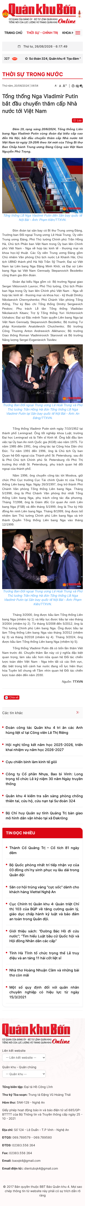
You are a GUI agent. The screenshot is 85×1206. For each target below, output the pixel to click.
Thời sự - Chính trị (42, 33)
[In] (73, 86)
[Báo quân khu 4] (36, 1033)
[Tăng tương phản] (77, 86)
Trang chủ (13, 33)
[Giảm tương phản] (81, 86)
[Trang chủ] (5, 13)
